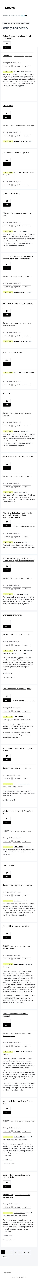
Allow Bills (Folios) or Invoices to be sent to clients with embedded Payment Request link (17, 515)
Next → (5, 1257)
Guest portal (28, 56)
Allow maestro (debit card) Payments (18, 456)
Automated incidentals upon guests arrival (18, 749)
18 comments (17, 372)
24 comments (17, 172)
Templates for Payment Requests (17, 688)
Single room (8, 105)
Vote (6, 47)
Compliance (6, 416)
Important (17, 66)
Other (33, 526)
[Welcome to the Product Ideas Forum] (10, 8)
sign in (22, 16)
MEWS (13, 1277)
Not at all (8, 66)
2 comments (18, 526)
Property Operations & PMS (22, 323)
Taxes (32, 768)
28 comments (8, 213)
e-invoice (6, 393)
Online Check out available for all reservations (17, 37)
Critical (28, 66)
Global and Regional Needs (22, 413)
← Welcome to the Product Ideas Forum (16, 23)
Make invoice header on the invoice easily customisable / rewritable (18, 257)
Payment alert (9, 865)
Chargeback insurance (12, 615)
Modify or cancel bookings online (17, 152)
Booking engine (30, 125)
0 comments (8, 125)
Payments (17, 276)
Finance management (9, 325)
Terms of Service (21, 1277)
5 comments (18, 700)
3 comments (8, 413)
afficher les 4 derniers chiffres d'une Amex (18, 812)
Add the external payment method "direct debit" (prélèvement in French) (18, 559)
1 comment (7, 55)
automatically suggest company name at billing (16, 1176)
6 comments (8, 323)
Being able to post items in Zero (16, 926)
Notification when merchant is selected (15, 1014)
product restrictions (11, 193)
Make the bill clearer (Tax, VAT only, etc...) (18, 1102)
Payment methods (26, 276)
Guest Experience (19, 56)
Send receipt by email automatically (18, 303)
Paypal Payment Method (13, 352)
